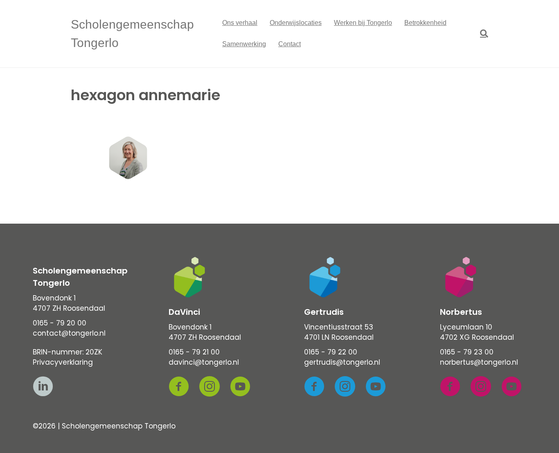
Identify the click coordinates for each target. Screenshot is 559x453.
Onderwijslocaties (296, 22)
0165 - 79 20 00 (59, 323)
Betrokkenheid (425, 22)
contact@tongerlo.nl (69, 333)
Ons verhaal (239, 22)
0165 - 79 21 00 (194, 352)
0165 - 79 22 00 (330, 352)
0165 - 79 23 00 (467, 352)
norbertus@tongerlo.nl (479, 362)
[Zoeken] (481, 33)
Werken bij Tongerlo (363, 22)
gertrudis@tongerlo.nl (342, 362)
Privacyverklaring (63, 362)
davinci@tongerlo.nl (204, 362)
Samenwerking (244, 43)
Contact (289, 43)
